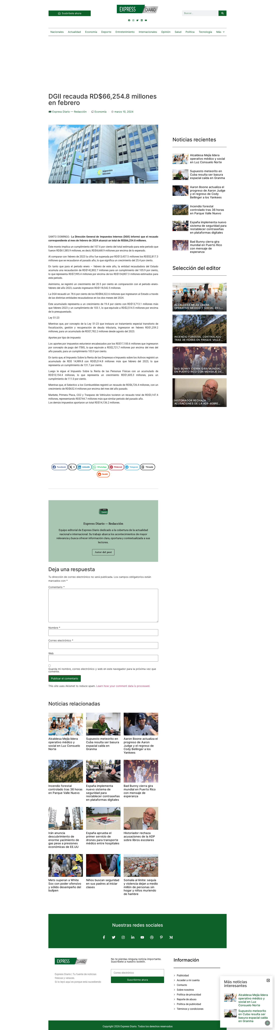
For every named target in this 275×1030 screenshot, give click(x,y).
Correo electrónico (60, 640)
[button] (59, 467)
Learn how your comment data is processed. (123, 686)
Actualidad (74, 31)
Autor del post (103, 552)
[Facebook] (129, 20)
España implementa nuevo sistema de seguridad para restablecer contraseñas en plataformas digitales (103, 792)
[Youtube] (145, 20)
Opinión (165, 31)
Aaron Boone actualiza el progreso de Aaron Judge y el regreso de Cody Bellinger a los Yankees (141, 745)
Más (218, 31)
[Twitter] (137, 20)
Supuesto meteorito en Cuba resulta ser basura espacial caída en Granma (102, 744)
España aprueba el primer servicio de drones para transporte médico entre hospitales (102, 838)
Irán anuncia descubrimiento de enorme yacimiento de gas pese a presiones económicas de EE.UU (63, 839)
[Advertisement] (137, 61)
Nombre (54, 627)
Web (51, 653)
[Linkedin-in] (132, 937)
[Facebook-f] (104, 937)
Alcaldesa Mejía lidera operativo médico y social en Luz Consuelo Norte (64, 744)
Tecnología (205, 31)
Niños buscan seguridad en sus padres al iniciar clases (102, 883)
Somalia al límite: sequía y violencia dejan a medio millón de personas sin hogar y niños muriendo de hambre (141, 886)
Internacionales (148, 31)
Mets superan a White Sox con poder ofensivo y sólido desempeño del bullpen (64, 885)
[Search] (222, 13)
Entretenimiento (125, 31)
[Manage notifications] (267, 1023)
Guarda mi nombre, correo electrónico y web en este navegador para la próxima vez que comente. (102, 670)
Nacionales (57, 31)
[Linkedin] (141, 20)
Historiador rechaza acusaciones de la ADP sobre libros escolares (139, 836)
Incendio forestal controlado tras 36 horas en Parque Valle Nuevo (65, 789)
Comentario (56, 587)
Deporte (106, 31)
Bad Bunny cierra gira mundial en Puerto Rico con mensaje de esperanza (140, 791)
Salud (178, 31)
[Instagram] (133, 20)
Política (190, 31)
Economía (91, 31)
